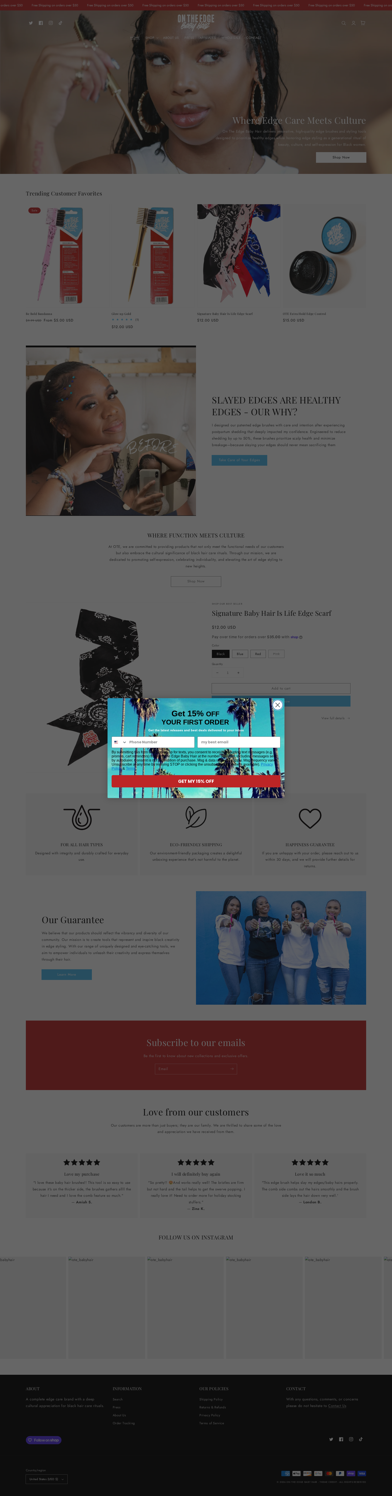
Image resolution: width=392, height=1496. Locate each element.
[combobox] (119, 742)
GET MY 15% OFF (196, 781)
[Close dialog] (278, 705)
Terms (131, 768)
